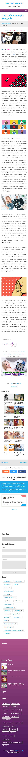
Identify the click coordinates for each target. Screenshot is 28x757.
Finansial (6, 594)
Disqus (13, 471)
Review (5, 620)
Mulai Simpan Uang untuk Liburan (18, 441)
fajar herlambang (10, 497)
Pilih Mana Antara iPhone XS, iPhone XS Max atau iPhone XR (8, 429)
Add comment (14, 509)
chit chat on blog (14, 3)
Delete (24, 496)
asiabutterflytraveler (14, 354)
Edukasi (16, 584)
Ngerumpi (14, 386)
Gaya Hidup (7, 601)
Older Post (4, 462)
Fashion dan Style (8, 591)
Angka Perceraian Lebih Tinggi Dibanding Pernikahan (19, 454)
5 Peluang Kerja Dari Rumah (8, 415)
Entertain (6, 588)
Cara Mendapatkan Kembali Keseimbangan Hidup (8, 403)
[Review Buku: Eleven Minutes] (19, 422)
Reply (24, 505)
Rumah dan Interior (9, 623)
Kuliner (6, 614)
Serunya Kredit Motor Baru (8, 453)
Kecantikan (7, 610)
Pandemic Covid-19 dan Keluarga (8, 441)
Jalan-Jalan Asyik (8, 607)
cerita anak (7, 584)
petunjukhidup (7, 354)
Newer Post (23, 462)
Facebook (21, 471)
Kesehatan (17, 610)
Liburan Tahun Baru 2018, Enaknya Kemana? (18, 416)
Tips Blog (6, 633)
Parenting (16, 617)
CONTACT (10, 664)
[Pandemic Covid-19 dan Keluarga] (9, 435)
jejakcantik (22, 354)
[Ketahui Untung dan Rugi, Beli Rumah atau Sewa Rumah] (19, 397)
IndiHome (17, 601)
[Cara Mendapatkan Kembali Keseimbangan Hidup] (9, 397)
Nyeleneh (6, 617)
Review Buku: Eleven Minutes (18, 428)
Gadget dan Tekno (8, 597)
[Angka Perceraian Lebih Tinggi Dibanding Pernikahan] (19, 447)
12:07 (8, 498)
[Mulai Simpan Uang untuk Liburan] (19, 435)
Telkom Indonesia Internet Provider (13, 630)
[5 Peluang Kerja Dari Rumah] (9, 410)
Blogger (6, 471)
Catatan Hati (18, 581)
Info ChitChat (7, 604)
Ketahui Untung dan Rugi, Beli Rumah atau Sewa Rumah (19, 403)
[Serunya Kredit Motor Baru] (9, 447)
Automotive (7, 581)
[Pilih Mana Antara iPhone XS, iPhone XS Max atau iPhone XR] (9, 422)
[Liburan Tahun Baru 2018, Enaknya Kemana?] (19, 410)
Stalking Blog (7, 627)
